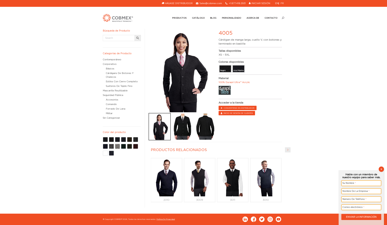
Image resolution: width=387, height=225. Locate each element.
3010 (266, 199)
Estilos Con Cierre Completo (122, 81)
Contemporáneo (112, 59)
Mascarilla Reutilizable (115, 90)
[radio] (225, 68)
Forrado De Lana (115, 108)
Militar (109, 113)
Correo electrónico (353, 207)
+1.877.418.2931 (237, 3)
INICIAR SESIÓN (260, 3)
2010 (166, 199)
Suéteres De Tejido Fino (119, 86)
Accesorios (112, 99)
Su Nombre (349, 183)
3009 (199, 199)
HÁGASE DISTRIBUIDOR (178, 3)
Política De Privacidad (165, 219)
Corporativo (110, 64)
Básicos (110, 68)
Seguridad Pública (113, 95)
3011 (232, 199)
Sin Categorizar (111, 118)
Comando (111, 104)
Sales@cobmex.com (211, 3)
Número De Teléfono (354, 199)
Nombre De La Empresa (355, 191)
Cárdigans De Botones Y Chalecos (120, 75)
